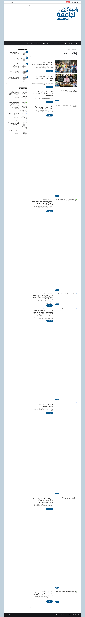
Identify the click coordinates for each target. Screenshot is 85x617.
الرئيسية (75, 43)
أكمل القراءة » (49, 71)
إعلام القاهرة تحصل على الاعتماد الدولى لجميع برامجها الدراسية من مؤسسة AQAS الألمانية (42, 202)
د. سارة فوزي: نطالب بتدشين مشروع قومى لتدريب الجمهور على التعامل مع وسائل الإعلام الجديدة (43, 297)
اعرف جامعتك (64, 43)
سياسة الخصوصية (9, 614)
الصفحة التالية (35, 608)
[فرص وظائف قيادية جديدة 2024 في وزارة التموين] (23, 73)
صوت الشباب (38, 43)
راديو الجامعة (50, 60)
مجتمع (48, 43)
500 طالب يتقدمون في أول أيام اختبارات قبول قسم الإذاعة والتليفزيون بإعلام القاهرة (43, 93)
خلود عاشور (50, 74)
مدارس (53, 43)
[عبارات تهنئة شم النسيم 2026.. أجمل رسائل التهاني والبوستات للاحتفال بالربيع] (23, 116)
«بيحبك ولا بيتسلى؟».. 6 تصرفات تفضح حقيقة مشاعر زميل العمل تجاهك (14, 65)
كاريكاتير (17, 58)
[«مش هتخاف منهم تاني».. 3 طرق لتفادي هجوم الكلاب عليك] (23, 79)
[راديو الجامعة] (67, 13)
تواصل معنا (15, 614)
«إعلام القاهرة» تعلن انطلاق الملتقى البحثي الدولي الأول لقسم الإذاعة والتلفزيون (43, 78)
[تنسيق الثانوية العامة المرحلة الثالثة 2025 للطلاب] (23, 132)
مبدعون (32, 43)
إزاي (44, 43)
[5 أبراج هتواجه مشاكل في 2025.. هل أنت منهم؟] (23, 54)
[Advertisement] (42, 32)
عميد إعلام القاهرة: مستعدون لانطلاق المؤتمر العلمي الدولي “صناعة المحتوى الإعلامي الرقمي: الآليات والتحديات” (43, 312)
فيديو (28, 43)
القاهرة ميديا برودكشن (58, 614)
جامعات (58, 43)
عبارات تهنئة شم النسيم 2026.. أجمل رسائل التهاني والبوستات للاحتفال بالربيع (13, 114)
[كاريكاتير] (23, 60)
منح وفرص (71, 43)
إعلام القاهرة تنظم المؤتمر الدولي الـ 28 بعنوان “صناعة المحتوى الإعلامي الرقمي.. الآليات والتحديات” (42, 500)
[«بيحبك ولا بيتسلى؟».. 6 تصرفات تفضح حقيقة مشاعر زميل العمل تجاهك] (23, 66)
